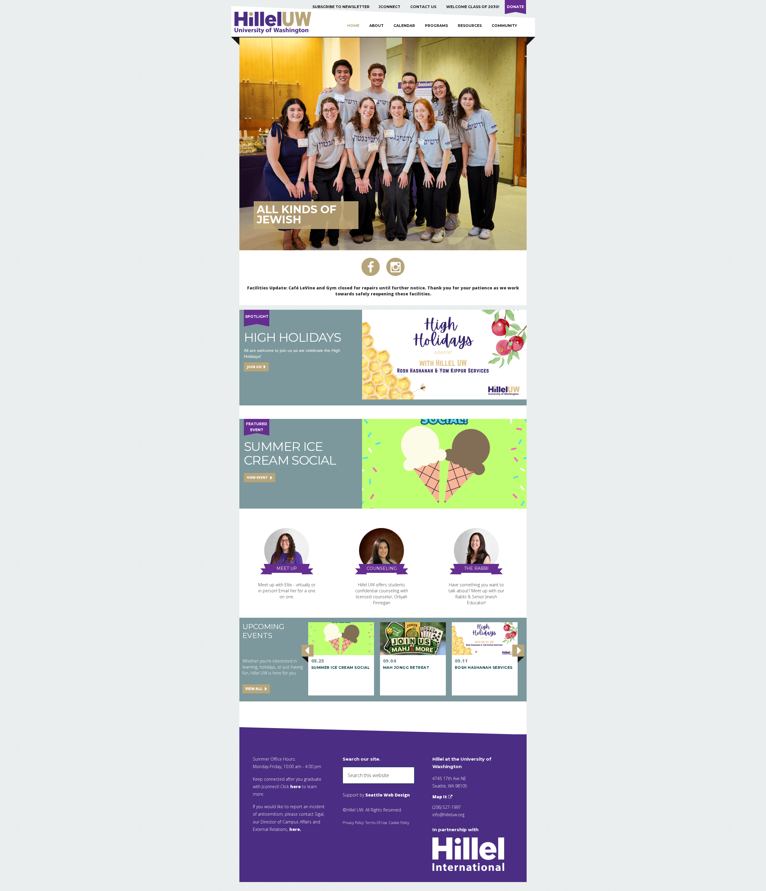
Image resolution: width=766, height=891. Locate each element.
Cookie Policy (399, 822)
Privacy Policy (353, 822)
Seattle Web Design (387, 795)
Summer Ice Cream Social (290, 453)
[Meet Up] (287, 551)
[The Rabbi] (476, 551)
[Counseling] (381, 551)
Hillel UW (278, 22)
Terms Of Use (376, 822)
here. (295, 829)
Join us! (254, 366)
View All (254, 688)
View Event (258, 477)
